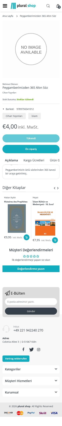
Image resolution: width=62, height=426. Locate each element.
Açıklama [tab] (11, 160)
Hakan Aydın (10, 197)
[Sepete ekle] (26, 237)
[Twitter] (31, 349)
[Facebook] (23, 349)
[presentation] (54, 188)
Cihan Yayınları (9, 92)
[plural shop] (23, 6)
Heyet (35, 197)
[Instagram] (39, 349)
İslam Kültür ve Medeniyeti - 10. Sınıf (43, 203)
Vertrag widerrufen (16, 358)
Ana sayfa (7, 16)
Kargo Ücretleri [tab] (33, 160)
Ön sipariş (31, 149)
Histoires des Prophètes (15, 201)
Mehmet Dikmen (10, 84)
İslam (35, 116)
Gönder (31, 311)
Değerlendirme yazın (31, 269)
